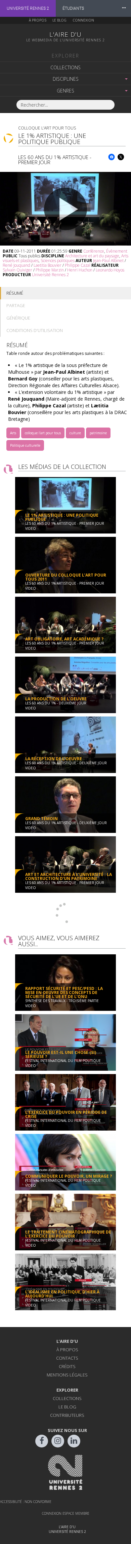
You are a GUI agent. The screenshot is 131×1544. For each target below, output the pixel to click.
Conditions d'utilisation (34, 330)
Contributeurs (67, 1415)
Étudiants (73, 8)
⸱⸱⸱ (124, 8)
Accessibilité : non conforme (25, 1501)
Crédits (67, 1366)
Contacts (67, 1358)
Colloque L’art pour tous (47, 128)
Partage (15, 305)
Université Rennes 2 (28, 8)
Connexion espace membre (65, 1513)
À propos (37, 20)
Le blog (59, 20)
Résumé (14, 293)
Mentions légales (67, 1375)
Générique (18, 318)
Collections (65, 67)
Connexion (83, 20)
